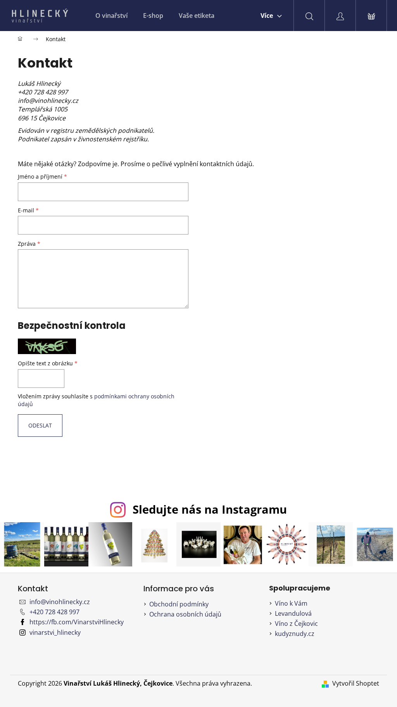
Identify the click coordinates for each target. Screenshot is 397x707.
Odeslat (40, 425)
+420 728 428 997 (54, 612)
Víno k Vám (291, 603)
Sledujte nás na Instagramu (210, 509)
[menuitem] (111, 15)
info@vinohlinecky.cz (59, 602)
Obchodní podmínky (179, 604)
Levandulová (293, 613)
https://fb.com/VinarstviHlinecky (76, 622)
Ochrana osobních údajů (185, 614)
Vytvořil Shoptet (355, 683)
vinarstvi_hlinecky (55, 632)
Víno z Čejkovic (296, 623)
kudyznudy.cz (294, 633)
